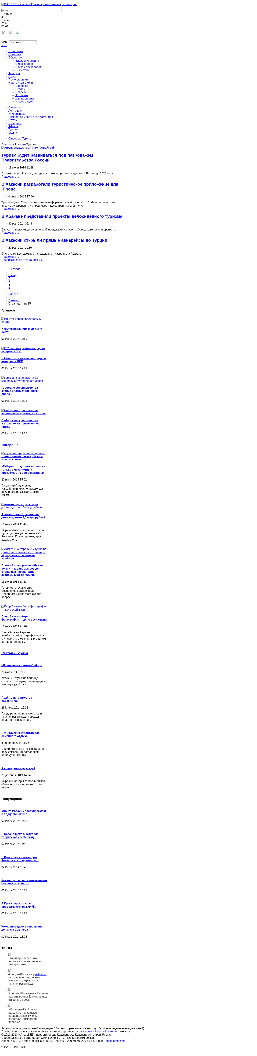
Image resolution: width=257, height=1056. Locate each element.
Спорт (12, 76)
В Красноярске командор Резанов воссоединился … (20, 859)
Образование (24, 63)
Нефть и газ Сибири (21, 82)
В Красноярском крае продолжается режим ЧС (18, 905)
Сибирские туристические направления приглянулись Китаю (21, 423)
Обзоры (20, 88)
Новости (20, 92)
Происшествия (18, 79)
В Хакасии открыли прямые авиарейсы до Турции (54, 240)
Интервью (15, 123)
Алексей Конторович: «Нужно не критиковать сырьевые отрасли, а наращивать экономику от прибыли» (22, 570)
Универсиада (17, 113)
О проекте (21, 85)
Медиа (12, 132)
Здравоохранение (27, 60)
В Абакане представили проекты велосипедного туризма (61, 216)
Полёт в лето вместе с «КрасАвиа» (17, 699)
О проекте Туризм (19, 138)
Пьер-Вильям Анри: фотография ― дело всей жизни (24, 618)
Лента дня (15, 110)
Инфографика (24, 98)
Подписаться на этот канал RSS (22, 259)
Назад (12, 275)
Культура (14, 73)
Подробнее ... (10, 176)
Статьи (12, 120)
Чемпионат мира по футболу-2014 (30, 116)
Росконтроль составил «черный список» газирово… (24, 882)
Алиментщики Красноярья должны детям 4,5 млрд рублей (23, 516)
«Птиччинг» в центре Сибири (21, 665)
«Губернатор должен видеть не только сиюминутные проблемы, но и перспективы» (23, 469)
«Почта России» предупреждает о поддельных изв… (23, 812)
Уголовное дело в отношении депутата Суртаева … (22, 928)
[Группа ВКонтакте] (5, 36)
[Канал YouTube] (19, 36)
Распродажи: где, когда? (18, 768)
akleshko (41, 974)
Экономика (15, 51)
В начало (14, 268)
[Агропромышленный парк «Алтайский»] (28, 147)
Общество (15, 57)
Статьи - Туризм (14, 653)
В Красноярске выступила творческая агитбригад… (19, 836)
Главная (6, 144)
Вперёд (13, 294)
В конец (13, 300)
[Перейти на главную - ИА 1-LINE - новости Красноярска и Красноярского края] (39, 4)
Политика (14, 54)
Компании (21, 95)
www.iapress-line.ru (100, 1031)
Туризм (13, 129)
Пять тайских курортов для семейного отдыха (20, 734)
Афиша (13, 126)
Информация (24, 101)
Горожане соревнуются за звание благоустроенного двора (19, 390)
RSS (4, 45)
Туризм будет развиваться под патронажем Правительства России (47, 157)
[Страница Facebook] (12, 36)
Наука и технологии (28, 66)
